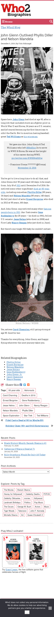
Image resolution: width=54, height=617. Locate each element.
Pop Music (38, 502)
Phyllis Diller (34, 192)
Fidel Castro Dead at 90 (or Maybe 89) (24, 420)
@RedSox (31, 147)
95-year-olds (14, 390)
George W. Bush (24, 506)
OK (27, 612)
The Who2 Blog (10, 27)
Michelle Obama (10, 515)
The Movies (9, 489)
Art (22, 515)
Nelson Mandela (22, 195)
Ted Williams (14, 136)
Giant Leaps (11, 569)
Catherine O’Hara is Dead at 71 (19, 449)
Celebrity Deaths (33, 494)
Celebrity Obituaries (12, 498)
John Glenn (18, 119)
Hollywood (38, 498)
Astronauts (29, 390)
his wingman (31, 136)
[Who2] (16, 7)
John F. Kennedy (37, 510)
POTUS (46, 494)
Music (46, 506)
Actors (37, 506)
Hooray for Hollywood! (13, 494)
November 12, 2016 (27, 167)
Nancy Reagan (19, 222)
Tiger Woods (9, 510)
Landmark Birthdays (12, 502)
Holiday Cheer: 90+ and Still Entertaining (27, 425)
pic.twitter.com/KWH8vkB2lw (27, 158)
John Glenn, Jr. (14, 374)
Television (22, 510)
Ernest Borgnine (34, 199)
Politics (27, 502)
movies (27, 498)
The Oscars (9, 506)
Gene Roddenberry (16, 372)
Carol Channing (21, 329)
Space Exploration (11, 415)
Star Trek (28, 415)
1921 (18, 185)
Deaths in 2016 (28, 395)
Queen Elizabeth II (35, 515)
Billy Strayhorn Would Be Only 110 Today (25, 454)
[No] (50, 608)
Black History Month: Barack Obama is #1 (25, 443)
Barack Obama (23, 489)
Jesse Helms (19, 219)
